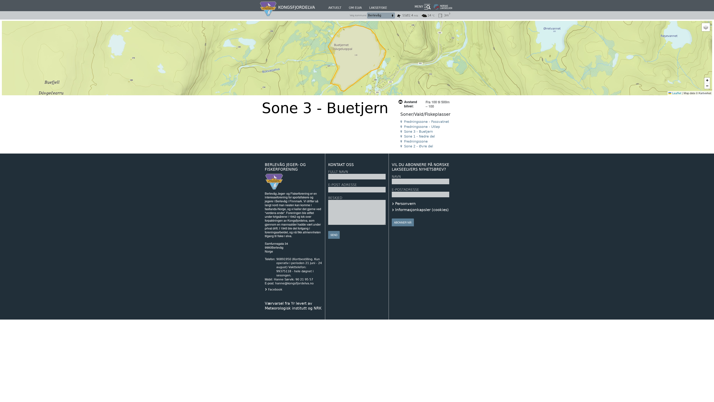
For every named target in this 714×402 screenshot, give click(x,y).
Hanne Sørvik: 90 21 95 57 (293, 279)
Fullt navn (338, 172)
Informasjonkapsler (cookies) (422, 210)
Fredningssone (416, 141)
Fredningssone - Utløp (422, 127)
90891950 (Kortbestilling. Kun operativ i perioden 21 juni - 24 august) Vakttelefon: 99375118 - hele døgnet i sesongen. (299, 267)
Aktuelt (334, 7)
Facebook (275, 289)
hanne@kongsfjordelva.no (294, 283)
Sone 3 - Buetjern (418, 131)
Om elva (355, 7)
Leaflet (676, 93)
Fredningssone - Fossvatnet (426, 122)
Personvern (405, 203)
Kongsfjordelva (296, 7)
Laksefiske (378, 7)
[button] (706, 27)
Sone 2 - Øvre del (418, 146)
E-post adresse (342, 185)
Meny (419, 6)
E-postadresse (405, 190)
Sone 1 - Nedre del (419, 136)
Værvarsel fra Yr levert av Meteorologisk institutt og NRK (293, 305)
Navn (396, 176)
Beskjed (335, 198)
